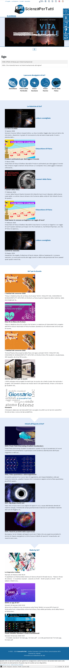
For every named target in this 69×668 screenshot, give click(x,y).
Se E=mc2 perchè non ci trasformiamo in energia (32, 35)
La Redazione (14, 1)
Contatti (21, 1)
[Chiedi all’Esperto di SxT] (66, 30)
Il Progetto (7, 1)
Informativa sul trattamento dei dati (34, 655)
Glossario (8, 407)
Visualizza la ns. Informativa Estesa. (11, 665)
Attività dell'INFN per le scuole (16, 379)
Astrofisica (13, 88)
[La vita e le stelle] (34, 33)
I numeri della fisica (43, 179)
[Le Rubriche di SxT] (66, 18)
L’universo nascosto (12, 250)
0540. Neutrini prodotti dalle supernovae (20, 531)
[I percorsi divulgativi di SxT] (66, 11)
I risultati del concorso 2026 (15, 293)
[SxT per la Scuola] (66, 24)
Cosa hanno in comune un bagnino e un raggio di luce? (25, 220)
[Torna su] (66, 665)
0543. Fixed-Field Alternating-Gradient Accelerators (24, 446)
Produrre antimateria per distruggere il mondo (22, 159)
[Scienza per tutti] (34, 9)
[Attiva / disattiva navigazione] (34, 49)
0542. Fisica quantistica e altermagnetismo (20, 474)
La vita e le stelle (11, 128)
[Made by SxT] (66, 37)
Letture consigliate (43, 118)
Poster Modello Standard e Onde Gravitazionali (22, 633)
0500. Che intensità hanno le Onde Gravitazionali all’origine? (22, 65)
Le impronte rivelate (12, 572)
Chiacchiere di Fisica (44, 149)
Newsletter (27, 1)
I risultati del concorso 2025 (15, 350)
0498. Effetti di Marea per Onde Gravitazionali (17, 62)
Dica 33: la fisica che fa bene (15, 322)
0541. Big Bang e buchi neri (14, 503)
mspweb (38, 653)
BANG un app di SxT (12, 603)
